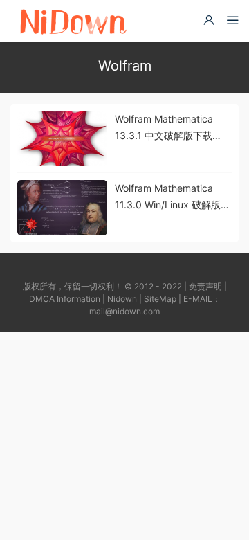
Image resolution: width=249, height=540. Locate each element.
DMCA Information (64, 299)
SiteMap (160, 299)
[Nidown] (73, 21)
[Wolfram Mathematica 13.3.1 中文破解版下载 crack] (62, 138)
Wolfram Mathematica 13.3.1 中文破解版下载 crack (164, 128)
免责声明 (205, 286)
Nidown (122, 299)
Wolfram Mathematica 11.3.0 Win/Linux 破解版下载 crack (172, 197)
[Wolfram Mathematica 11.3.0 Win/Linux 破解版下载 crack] (62, 207)
